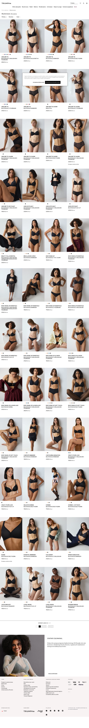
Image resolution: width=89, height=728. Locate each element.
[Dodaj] (21, 49)
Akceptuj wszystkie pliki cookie (53, 82)
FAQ (25, 683)
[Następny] (20, 36)
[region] (45, 79)
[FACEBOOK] (46, 710)
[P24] (69, 684)
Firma (2, 685)
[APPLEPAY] (69, 682)
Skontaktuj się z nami (29, 682)
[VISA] (74, 682)
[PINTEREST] (58, 710)
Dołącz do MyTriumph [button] (52, 673)
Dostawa (48, 683)
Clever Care (26, 694)
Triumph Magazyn (28, 696)
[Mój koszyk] (86, 3)
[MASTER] (79, 682)
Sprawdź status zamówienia (31, 686)
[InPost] (69, 691)
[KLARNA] (81, 684)
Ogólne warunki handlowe (52, 686)
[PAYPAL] (84, 682)
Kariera (3, 686)
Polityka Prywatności (51, 688)
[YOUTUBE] (62, 710)
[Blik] (75, 684)
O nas (47, 689)
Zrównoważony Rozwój (7, 689)
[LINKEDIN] (46, 714)
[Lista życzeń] (80, 3)
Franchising (4, 688)
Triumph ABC (27, 692)
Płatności (48, 682)
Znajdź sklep (27, 685)
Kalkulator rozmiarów (29, 689)
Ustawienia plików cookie (52, 694)
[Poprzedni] (1, 36)
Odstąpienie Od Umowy (29, 688)
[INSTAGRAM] (50, 710)
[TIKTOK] (54, 710)
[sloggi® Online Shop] (40, 711)
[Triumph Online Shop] (6, 3)
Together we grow (28, 691)
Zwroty (47, 685)
